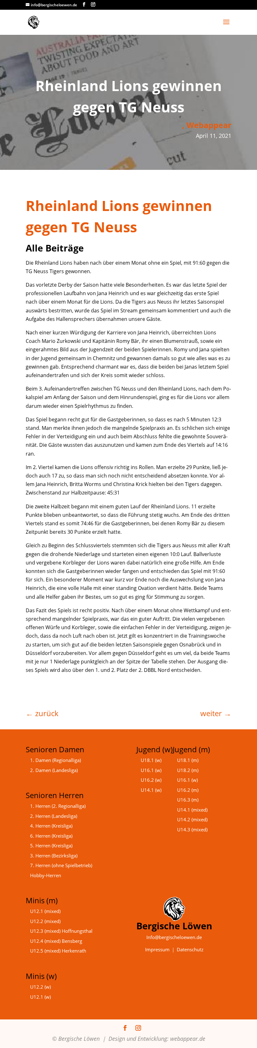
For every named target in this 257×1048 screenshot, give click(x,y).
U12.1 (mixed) (45, 911)
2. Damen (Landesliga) (54, 770)
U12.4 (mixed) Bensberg (56, 941)
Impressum (157, 949)
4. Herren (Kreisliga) (51, 826)
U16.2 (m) (187, 790)
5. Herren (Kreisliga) (51, 845)
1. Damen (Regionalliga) (55, 760)
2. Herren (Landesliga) (53, 816)
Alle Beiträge (55, 248)
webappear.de (187, 1038)
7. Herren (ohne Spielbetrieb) (61, 865)
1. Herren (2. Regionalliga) (58, 806)
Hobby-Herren (45, 875)
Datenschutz (190, 949)
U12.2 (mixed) (45, 921)
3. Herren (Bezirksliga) (53, 855)
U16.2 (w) (151, 780)
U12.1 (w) (40, 997)
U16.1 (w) (151, 770)
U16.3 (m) (187, 800)
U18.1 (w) (151, 760)
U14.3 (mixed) (192, 829)
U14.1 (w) (151, 790)
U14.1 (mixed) (192, 810)
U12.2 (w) (40, 987)
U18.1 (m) (187, 760)
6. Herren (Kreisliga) (51, 836)
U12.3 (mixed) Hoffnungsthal (61, 931)
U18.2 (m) (187, 770)
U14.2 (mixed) (192, 819)
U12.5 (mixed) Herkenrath (58, 951)
